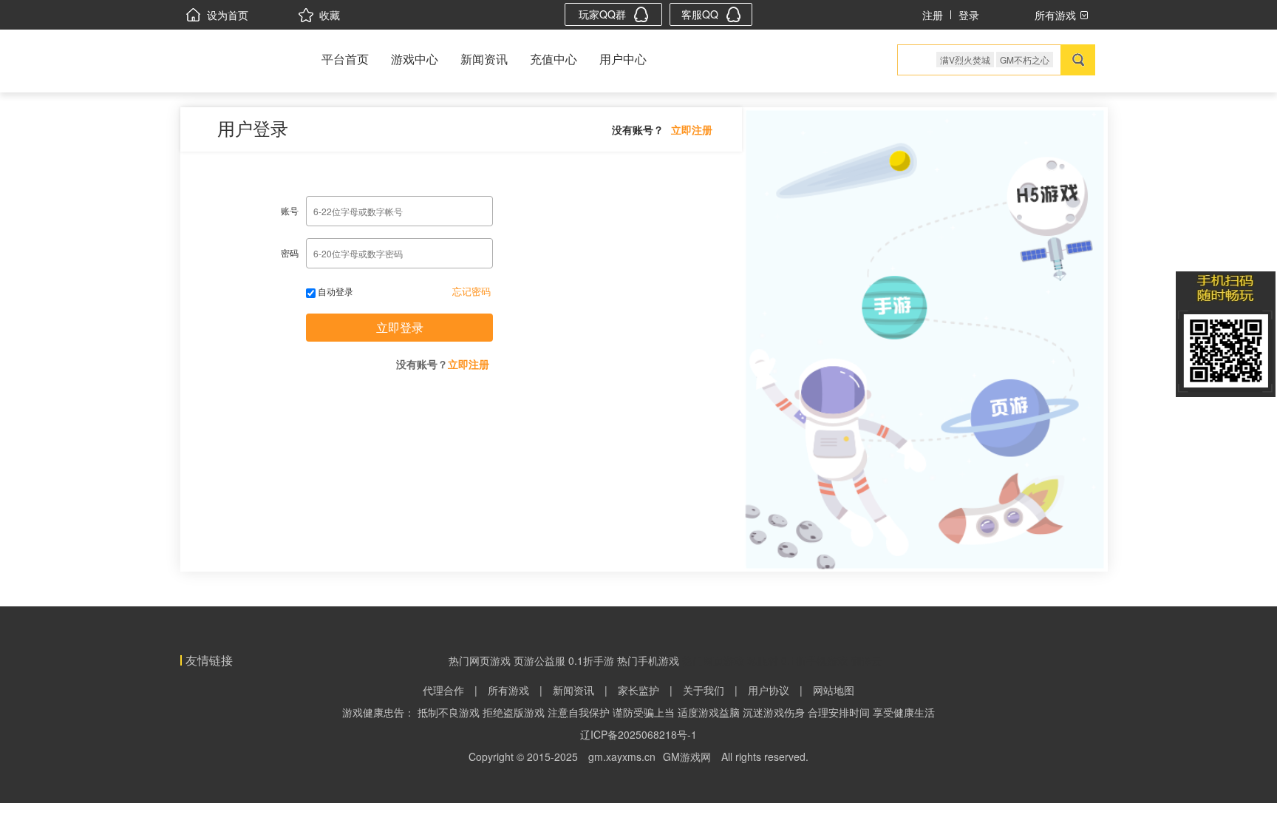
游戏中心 (414, 58)
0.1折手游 (591, 660)
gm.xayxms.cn (621, 756)
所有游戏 (508, 690)
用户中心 (623, 58)
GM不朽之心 (1024, 59)
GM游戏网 (687, 756)
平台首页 (345, 58)
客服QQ (699, 14)
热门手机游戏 (648, 660)
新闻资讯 (484, 58)
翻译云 (866, 660)
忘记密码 (471, 291)
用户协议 (768, 690)
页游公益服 (539, 660)
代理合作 (443, 690)
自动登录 (334, 291)
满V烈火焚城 (965, 59)
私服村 (762, 660)
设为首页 (227, 14)
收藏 (329, 14)
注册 (932, 14)
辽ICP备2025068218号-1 (638, 734)
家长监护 (638, 690)
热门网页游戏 (480, 660)
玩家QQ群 (602, 14)
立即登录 (399, 327)
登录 (968, 14)
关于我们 (703, 690)
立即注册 (691, 129)
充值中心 (553, 58)
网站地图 (833, 690)
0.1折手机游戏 (814, 660)
